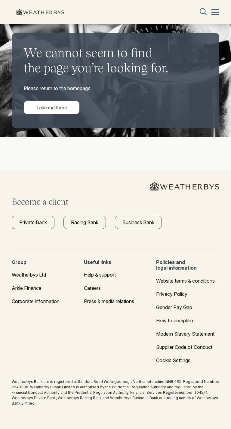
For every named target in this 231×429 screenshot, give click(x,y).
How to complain (174, 321)
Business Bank (138, 222)
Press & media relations (109, 301)
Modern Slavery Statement (185, 334)
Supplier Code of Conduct (184, 347)
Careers (92, 288)
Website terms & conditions (185, 281)
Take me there (51, 108)
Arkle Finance (27, 288)
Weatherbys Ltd (29, 275)
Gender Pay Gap (174, 307)
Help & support (100, 275)
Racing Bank (84, 222)
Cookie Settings (173, 360)
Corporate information (36, 301)
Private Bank (33, 222)
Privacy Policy (171, 294)
